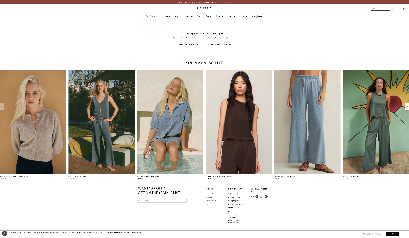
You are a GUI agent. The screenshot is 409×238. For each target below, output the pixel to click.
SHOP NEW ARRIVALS (188, 44)
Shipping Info (234, 201)
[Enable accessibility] (4, 233)
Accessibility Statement (233, 216)
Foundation (211, 201)
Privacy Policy (115, 232)
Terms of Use (136, 232)
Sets (199, 16)
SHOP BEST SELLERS (221, 44)
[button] (2, 106)
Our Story (210, 193)
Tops (208, 16)
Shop (177, 16)
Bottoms (220, 16)
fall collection (153, 16)
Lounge (243, 16)
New (168, 16)
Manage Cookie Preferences (234, 222)
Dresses (188, 16)
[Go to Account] (400, 8)
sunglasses (258, 16)
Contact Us (233, 193)
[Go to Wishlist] (397, 8)
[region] (204, 234)
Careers (209, 197)
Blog (208, 204)
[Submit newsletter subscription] (180, 200)
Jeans (232, 16)
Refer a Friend (234, 197)
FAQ (230, 211)
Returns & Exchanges (237, 204)
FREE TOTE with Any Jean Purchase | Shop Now (204, 2)
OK (393, 234)
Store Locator (234, 208)
